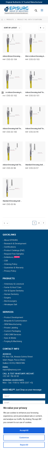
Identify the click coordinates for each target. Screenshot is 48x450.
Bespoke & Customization (15, 321)
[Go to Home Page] (2, 19)
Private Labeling (11, 327)
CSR (6, 260)
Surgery (7, 297)
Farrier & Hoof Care (12, 287)
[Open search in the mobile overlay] (36, 10)
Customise (24, 438)
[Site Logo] (16, 10)
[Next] (43, 223)
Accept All (24, 430)
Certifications (10, 247)
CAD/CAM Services (12, 334)
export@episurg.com (12, 369)
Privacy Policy (10, 271)
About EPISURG (11, 240)
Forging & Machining (13, 341)
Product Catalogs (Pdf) (14, 250)
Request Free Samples (14, 254)
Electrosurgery (10, 301)
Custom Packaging (12, 331)
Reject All (24, 445)
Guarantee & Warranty (13, 267)
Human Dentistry (11, 294)
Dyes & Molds (10, 338)
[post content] (13, 43)
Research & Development (15, 243)
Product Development (13, 317)
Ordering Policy (10, 264)
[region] (24, 427)
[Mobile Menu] (43, 10)
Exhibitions (11, 257)
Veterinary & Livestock (14, 284)
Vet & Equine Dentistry (14, 290)
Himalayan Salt (10, 304)
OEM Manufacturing (12, 324)
